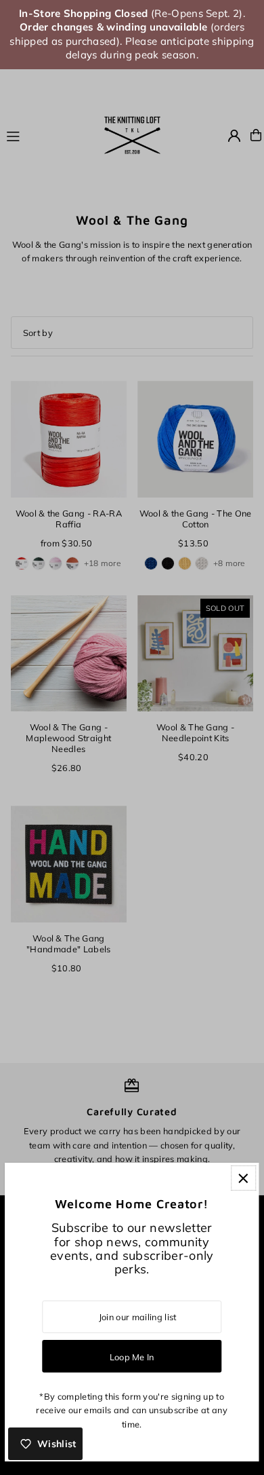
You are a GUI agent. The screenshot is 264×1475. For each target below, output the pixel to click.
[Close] (243, 1178)
